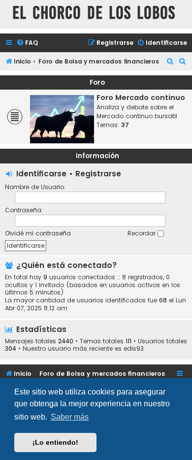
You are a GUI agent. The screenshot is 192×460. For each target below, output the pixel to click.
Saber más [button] (70, 417)
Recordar (143, 233)
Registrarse (98, 173)
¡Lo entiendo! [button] (55, 442)
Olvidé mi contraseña (38, 233)
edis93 (134, 349)
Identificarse (41, 173)
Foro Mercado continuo (140, 97)
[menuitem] (27, 43)
